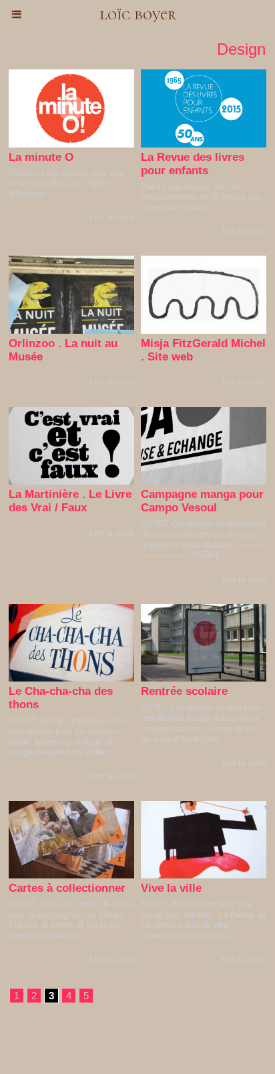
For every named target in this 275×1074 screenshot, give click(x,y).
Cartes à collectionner (67, 888)
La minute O (41, 157)
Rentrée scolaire (184, 691)
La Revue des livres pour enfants (192, 164)
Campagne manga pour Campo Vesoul (202, 501)
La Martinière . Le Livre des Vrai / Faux (70, 501)
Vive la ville (171, 888)
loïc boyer (137, 14)
